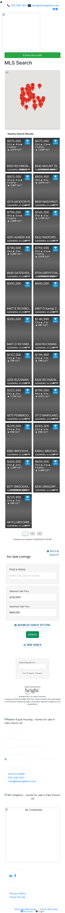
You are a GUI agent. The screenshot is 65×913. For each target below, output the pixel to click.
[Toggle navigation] (59, 31)
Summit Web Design (49, 909)
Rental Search (54, 553)
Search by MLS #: (27, 662)
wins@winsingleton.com (45, 5)
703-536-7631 (19, 5)
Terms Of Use (17, 897)
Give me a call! (33, 55)
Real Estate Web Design (25, 909)
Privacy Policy (18, 893)
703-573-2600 (16, 773)
